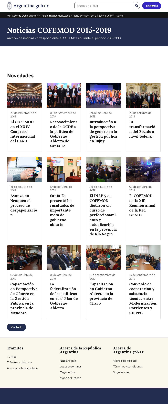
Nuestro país (68, 360)
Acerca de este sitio (125, 360)
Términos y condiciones (128, 366)
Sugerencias (121, 372)
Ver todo (16, 327)
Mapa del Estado (70, 378)
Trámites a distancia (19, 362)
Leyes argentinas (70, 366)
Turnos (11, 356)
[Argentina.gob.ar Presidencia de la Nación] (27, 6)
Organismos (67, 372)
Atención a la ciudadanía (22, 368)
